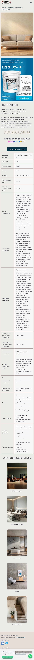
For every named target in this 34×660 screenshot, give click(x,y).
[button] (30, 3)
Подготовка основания (15, 7)
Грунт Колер (6, 9)
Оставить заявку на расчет (17, 149)
